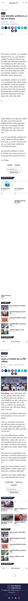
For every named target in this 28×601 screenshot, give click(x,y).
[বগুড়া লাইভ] (14, 2)
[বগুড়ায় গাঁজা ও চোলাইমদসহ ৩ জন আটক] (4, 331)
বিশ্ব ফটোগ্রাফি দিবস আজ (5, 188)
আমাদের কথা (6, 594)
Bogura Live (23, 590)
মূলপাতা (3, 10)
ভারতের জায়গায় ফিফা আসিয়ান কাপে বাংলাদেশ (18, 317)
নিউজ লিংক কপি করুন (14, 172)
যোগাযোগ (22, 594)
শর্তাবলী (11, 594)
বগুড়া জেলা (17, 165)
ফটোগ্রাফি (10, 165)
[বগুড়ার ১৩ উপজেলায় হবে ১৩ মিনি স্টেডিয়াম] (4, 307)
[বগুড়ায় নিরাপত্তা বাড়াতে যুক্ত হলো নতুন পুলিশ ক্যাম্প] (4, 313)
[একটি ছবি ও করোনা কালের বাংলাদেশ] (7, 243)
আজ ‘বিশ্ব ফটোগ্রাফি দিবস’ (19, 188)
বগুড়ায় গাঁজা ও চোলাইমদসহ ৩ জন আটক (17, 330)
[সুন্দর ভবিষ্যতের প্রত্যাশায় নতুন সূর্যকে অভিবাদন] (21, 196)
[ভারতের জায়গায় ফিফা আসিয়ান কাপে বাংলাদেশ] (4, 319)
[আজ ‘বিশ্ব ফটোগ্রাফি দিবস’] (21, 184)
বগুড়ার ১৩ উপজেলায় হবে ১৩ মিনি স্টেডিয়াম (17, 305)
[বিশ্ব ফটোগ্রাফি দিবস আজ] (7, 184)
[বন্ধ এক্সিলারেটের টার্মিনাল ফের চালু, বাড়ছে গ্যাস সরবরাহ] (4, 325)
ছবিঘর (6, 10)
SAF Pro (17, 592)
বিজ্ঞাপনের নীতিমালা (16, 594)
